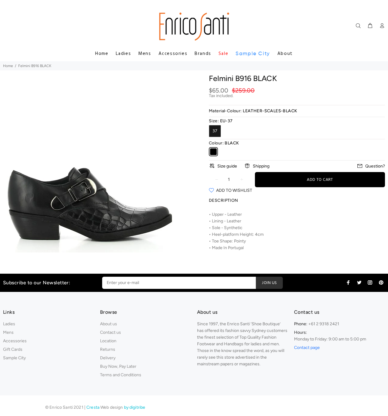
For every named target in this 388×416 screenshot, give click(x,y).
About (285, 53)
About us (108, 323)
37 (214, 131)
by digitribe (135, 407)
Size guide (227, 166)
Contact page (307, 347)
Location (108, 340)
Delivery (107, 357)
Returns (107, 349)
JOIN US (269, 282)
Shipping (261, 166)
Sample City (253, 53)
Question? (375, 166)
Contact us (110, 332)
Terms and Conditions (120, 374)
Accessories (173, 53)
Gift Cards (12, 349)
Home (101, 53)
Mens (144, 53)
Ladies (123, 53)
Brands (203, 53)
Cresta (93, 407)
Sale (223, 53)
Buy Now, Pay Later (118, 366)
